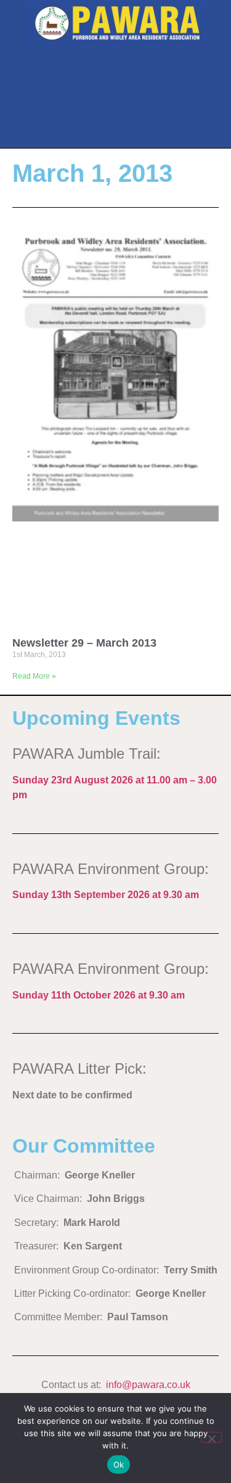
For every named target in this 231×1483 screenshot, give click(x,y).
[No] (211, 1437)
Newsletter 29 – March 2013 (84, 643)
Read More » (34, 676)
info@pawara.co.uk (148, 1384)
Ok (118, 1464)
